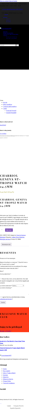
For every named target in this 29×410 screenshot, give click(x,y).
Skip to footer (13, 1)
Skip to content (4, 1)
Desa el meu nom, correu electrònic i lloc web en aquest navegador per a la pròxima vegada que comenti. (14, 281)
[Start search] (17, 45)
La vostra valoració (6, 286)
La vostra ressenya (6, 288)
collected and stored (6, 299)
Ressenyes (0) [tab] (6, 244)
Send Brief (3, 125)
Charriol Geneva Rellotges (8, 135)
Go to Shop (3, 133)
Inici (1, 135)
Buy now (9, 230)
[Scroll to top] (1, 403)
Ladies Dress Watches (18, 237)
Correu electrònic (5, 274)
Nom (2, 271)
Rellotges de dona (5, 239)
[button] (5, 170)
